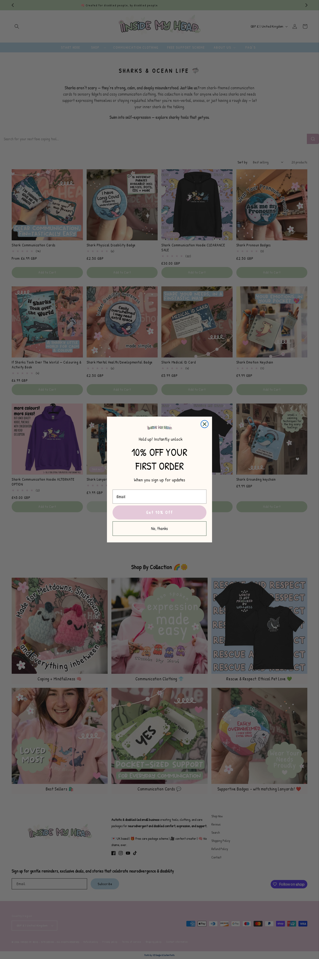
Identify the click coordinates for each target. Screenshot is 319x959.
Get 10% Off (159, 512)
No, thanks (159, 528)
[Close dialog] (204, 424)
